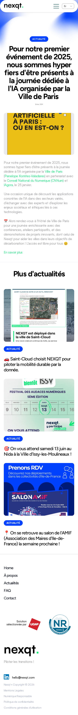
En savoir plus (13, 252)
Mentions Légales (13, 690)
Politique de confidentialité (19, 701)
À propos (10, 575)
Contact (10, 598)
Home (8, 568)
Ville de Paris (53, 171)
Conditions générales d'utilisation (22, 707)
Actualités (11, 583)
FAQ (7, 590)
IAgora (8, 185)
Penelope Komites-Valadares (25, 176)
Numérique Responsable (18, 696)
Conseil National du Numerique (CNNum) (35, 180)
